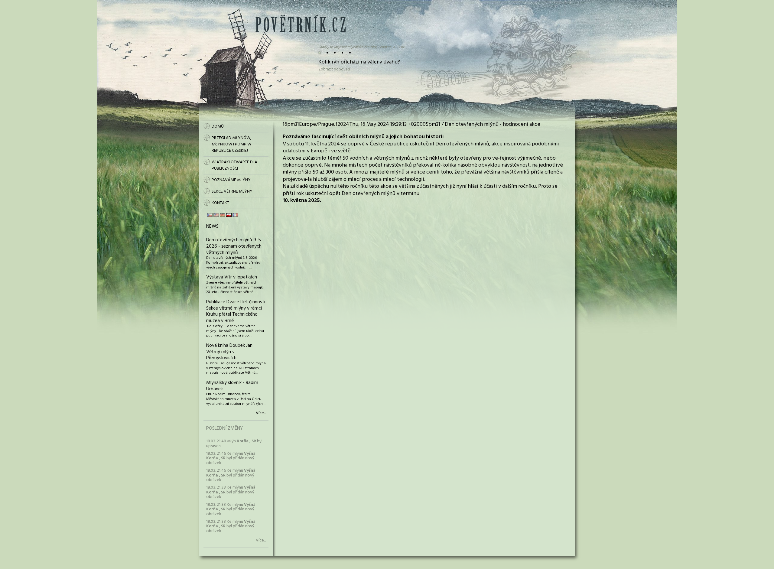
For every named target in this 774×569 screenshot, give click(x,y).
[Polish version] (229, 215)
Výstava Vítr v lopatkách (231, 277)
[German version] (222, 215)
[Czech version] (210, 215)
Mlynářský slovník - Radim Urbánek (232, 386)
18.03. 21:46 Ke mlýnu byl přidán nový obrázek (230, 458)
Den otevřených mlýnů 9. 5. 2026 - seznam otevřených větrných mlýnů (234, 246)
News (212, 226)
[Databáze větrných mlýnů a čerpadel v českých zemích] (300, 30)
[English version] (216, 215)
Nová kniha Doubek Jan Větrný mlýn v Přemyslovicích (229, 352)
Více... (261, 413)
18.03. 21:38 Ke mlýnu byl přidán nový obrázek (230, 492)
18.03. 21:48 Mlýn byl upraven (234, 443)
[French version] (235, 215)
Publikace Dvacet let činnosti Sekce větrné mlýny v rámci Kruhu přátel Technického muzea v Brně (235, 311)
